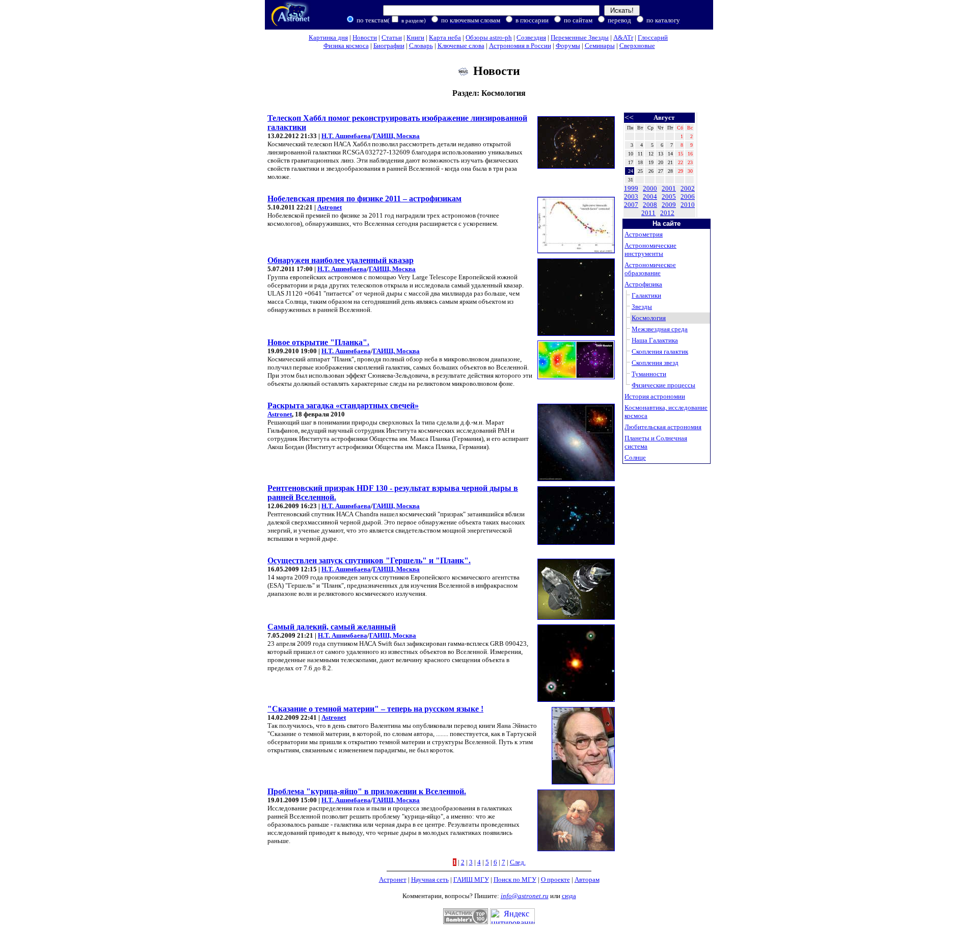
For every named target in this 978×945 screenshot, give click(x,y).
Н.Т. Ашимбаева (346, 136)
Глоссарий (653, 37)
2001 (669, 188)
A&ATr (623, 37)
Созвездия (531, 37)
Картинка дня (328, 37)
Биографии (388, 45)
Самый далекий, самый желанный (331, 626)
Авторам (587, 879)
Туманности (649, 374)
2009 (669, 204)
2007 (631, 204)
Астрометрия (643, 234)
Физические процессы (663, 385)
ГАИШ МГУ (471, 879)
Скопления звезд (655, 362)
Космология (649, 318)
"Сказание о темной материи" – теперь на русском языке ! (375, 708)
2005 (669, 196)
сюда (569, 896)
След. (518, 862)
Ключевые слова (461, 45)
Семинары (600, 45)
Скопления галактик (660, 351)
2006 (688, 196)
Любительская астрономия (662, 427)
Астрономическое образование (650, 269)
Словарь (421, 45)
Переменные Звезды (580, 37)
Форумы (568, 45)
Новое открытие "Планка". (318, 342)
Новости (364, 37)
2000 (650, 188)
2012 (667, 213)
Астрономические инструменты (650, 249)
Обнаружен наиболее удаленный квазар (340, 260)
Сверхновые (637, 45)
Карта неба (445, 37)
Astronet (329, 207)
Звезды (642, 306)
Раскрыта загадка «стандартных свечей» (343, 405)
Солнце (635, 457)
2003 (631, 196)
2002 (688, 188)
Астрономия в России (520, 45)
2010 (688, 204)
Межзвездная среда (660, 329)
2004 (650, 196)
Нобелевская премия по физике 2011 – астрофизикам (364, 198)
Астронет (392, 879)
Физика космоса (346, 45)
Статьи (392, 37)
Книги (415, 37)
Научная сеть (430, 879)
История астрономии (654, 396)
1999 (631, 188)
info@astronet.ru (525, 896)
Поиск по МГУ (515, 879)
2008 (650, 204)
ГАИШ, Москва (396, 136)
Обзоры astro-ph (489, 37)
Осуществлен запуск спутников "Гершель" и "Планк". (369, 560)
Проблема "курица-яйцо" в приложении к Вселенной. (366, 791)
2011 (648, 213)
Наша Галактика (655, 340)
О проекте (555, 879)
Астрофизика (643, 284)
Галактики (646, 295)
